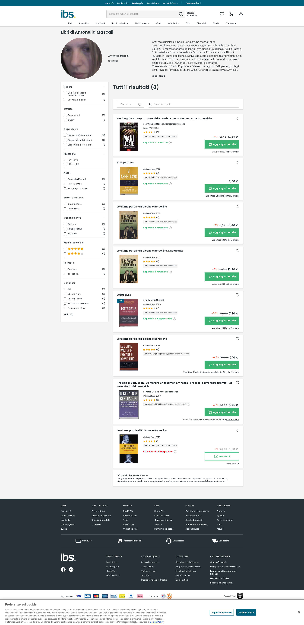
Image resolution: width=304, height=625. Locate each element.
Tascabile (73, 274)
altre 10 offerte (232, 195)
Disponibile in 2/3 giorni (80, 140)
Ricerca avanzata (192, 13)
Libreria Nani (74, 294)
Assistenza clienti (193, 3)
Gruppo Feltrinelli (218, 562)
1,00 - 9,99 (73, 160)
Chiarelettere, (149, 169)
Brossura (72, 269)
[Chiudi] (298, 611)
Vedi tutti (68, 314)
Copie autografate (101, 520)
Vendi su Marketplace (186, 571)
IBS (69, 289)
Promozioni (74, 115)
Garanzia (145, 575)
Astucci (220, 529)
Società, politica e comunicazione (77, 94)
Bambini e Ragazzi (163, 529)
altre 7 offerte (232, 151)
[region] (152, 612)
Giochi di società (194, 520)
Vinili (125, 520)
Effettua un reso (148, 571)
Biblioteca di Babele (78, 303)
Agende (220, 515)
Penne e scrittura (225, 520)
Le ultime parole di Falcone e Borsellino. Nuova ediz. (150, 251)
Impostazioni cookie (222, 612)
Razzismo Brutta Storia (221, 582)
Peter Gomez (75, 184)
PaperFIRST (73, 208)
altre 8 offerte (232, 328)
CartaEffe (109, 3)
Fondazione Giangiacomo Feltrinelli (223, 572)
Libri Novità (66, 511)
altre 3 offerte (232, 284)
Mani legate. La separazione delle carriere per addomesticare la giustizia (164, 118)
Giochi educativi (194, 515)
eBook (64, 529)
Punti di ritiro (122, 3)
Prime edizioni (98, 511)
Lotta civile (124, 295)
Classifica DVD (161, 515)
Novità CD (128, 511)
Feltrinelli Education (219, 578)
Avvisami (224, 456)
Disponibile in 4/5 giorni (80, 145)
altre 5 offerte (232, 240)
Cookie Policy (157, 621)
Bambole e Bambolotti (196, 524)
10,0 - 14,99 (73, 164)
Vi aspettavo (125, 162)
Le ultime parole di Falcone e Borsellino (142, 206)
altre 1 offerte (233, 372)
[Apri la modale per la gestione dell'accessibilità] (240, 596)
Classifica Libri (68, 515)
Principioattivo (75, 229)
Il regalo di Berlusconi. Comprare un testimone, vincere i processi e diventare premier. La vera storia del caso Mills (174, 384)
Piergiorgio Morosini (78, 188)
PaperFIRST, (148, 128)
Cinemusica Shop (77, 308)
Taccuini (221, 511)
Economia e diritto (77, 100)
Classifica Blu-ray (163, 520)
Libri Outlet (65, 520)
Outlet (71, 120)
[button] (181, 14)
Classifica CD (129, 515)
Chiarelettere (75, 204)
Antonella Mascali (77, 179)
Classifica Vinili (130, 529)
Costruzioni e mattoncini (197, 511)
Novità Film (159, 511)
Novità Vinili (128, 524)
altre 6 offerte (232, 419)
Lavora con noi (183, 575)
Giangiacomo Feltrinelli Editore (225, 566)
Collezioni (96, 524)
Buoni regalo (137, 3)
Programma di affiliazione (188, 566)
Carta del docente (170, 3)
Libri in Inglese (67, 524)
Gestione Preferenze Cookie (154, 580)
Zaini (219, 524)
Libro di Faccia (75, 299)
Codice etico (182, 580)
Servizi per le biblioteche (187, 562)
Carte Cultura (153, 3)
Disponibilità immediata (80, 135)
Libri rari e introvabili (101, 515)
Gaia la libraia (113, 575)
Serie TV (158, 524)
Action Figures (192, 529)
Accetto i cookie (246, 612)
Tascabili (72, 233)
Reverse (72, 224)
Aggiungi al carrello (224, 144)
